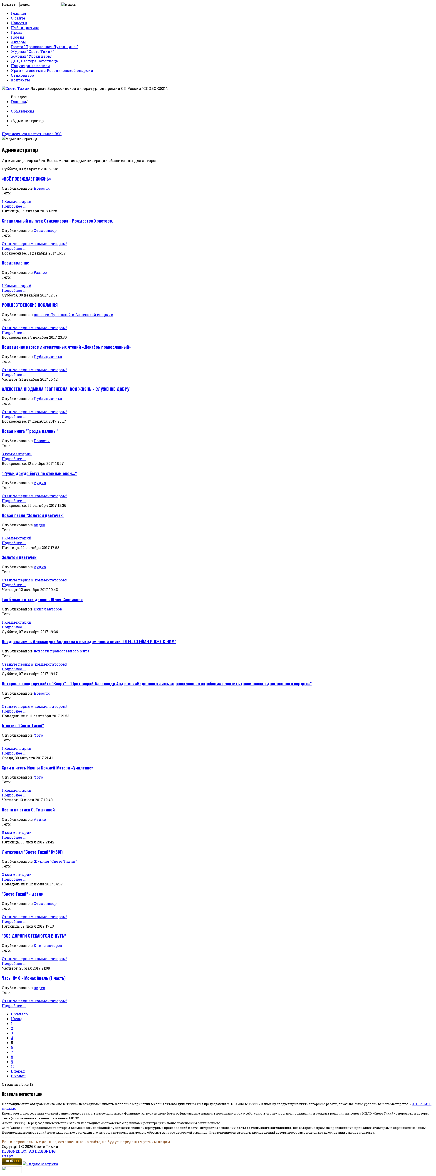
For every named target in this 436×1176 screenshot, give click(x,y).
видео (39, 524)
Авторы (18, 41)
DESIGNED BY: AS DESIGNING (29, 1151)
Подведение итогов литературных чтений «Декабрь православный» (66, 347)
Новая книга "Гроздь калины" (30, 431)
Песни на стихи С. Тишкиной (28, 809)
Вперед (18, 1071)
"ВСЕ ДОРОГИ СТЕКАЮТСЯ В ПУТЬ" (34, 936)
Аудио (40, 482)
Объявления (23, 111)
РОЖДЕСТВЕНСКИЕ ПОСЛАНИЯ (30, 305)
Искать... (10, 4)
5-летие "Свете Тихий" (23, 725)
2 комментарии (17, 874)
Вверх (7, 1156)
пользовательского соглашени (262, 1128)
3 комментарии (17, 453)
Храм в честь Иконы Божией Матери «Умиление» (48, 767)
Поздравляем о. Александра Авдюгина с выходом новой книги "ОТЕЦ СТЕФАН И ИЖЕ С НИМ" (89, 641)
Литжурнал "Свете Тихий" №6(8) (32, 852)
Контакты (20, 80)
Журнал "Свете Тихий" (32, 51)
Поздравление (15, 263)
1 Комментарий (16, 201)
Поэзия (18, 37)
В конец (18, 1075)
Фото (38, 735)
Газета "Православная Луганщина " (44, 46)
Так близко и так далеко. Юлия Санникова (42, 599)
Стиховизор (22, 75)
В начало (19, 1014)
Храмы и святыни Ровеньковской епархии (52, 70)
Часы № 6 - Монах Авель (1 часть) (34, 978)
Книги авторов (48, 609)
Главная (18, 13)
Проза (16, 32)
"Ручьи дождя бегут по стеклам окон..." (39, 473)
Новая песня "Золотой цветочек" (33, 515)
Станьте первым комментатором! (34, 243)
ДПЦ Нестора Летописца (34, 61)
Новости (19, 22)
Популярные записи (30, 65)
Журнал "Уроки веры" (31, 56)
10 (13, 1066)
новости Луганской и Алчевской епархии (73, 314)
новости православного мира (61, 651)
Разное (40, 272)
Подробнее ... (14, 206)
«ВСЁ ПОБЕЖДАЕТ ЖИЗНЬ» (26, 179)
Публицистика (25, 27)
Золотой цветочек (19, 557)
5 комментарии (17, 832)
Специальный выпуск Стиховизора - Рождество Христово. (57, 221)
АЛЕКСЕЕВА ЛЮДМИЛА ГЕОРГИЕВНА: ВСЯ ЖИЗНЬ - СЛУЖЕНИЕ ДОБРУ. (66, 389)
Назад (16, 1018)
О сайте (18, 18)
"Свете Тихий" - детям (22, 894)
